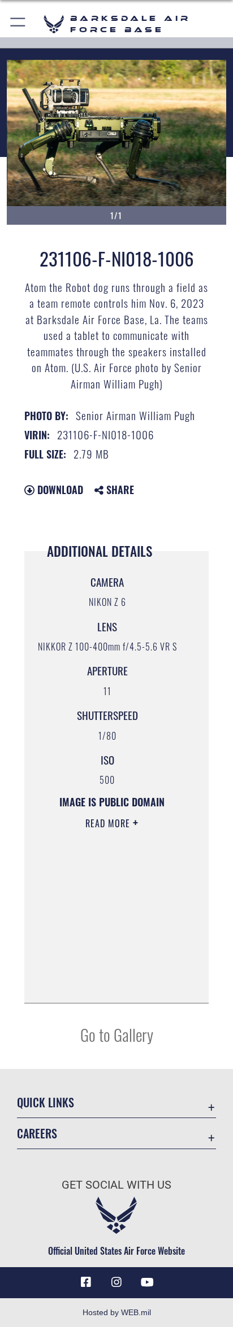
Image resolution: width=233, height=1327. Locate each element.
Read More (109, 823)
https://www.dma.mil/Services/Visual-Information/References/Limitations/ (108, 982)
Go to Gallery (116, 1034)
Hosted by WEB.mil (117, 1312)
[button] (18, 24)
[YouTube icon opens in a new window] (147, 1282)
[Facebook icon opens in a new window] (85, 1282)
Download (58, 489)
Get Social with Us (116, 1184)
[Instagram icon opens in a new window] (116, 1282)
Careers (37, 1133)
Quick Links (45, 1102)
